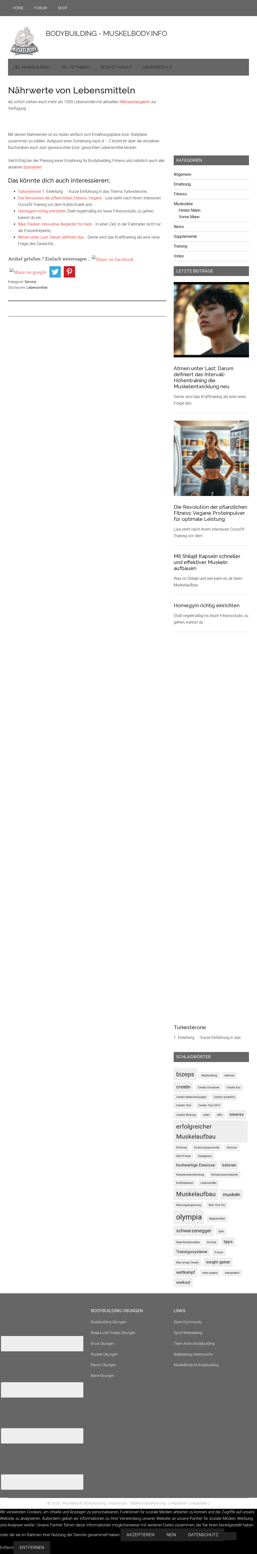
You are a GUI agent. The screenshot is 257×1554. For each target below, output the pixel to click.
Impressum (118, 1503)
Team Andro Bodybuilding (194, 1344)
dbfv (219, 1115)
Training (180, 246)
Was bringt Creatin (187, 1262)
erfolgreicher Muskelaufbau (196, 1131)
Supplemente (185, 236)
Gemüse (232, 1147)
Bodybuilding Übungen (108, 1322)
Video (179, 256)
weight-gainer (218, 1262)
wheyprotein (232, 1272)
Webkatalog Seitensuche (193, 1354)
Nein (171, 1534)
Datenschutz (203, 1534)
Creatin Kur (233, 1087)
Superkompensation (188, 1242)
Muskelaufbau (196, 1194)
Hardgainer (205, 1156)
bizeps (185, 1074)
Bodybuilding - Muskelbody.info (106, 33)
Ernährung (182, 184)
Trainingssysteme (191, 1251)
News (179, 226)
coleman (229, 1075)
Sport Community (188, 1322)
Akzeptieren (140, 1534)
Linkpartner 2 (199, 1503)
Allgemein (182, 174)
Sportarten (32, 167)
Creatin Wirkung (186, 1115)
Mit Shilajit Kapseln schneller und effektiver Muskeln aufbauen (207, 562)
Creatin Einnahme (208, 1087)
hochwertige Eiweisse (195, 1165)
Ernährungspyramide (206, 1147)
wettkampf (185, 1272)
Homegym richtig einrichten (206, 605)
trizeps (219, 1252)
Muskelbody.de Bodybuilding (196, 1365)
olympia (189, 1217)
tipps (228, 1241)
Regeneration (217, 1218)
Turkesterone (190, 1027)
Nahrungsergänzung (188, 1205)
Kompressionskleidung (190, 1174)
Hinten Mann (190, 210)
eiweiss (237, 1114)
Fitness (180, 194)
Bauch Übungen (103, 1365)
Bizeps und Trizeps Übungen (113, 1333)
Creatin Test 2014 (209, 1105)
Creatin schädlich (224, 1097)
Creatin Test (183, 1105)
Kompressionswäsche (224, 1174)
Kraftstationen (184, 1183)
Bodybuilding (209, 1075)
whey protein (210, 1272)
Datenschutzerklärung (147, 1503)
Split (221, 1231)
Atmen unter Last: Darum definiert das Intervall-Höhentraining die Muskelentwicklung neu (203, 377)
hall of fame (183, 1156)
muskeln (231, 1194)
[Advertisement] (211, 117)
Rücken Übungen (104, 1354)
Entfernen (32, 1547)
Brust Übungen (102, 1344)
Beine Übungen (102, 1376)
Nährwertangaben (135, 101)
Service (30, 282)
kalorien (229, 1165)
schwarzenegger (193, 1231)
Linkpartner (177, 1503)
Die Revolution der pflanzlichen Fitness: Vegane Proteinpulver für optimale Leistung (210, 513)
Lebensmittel (37, 288)
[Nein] (230, 1536)
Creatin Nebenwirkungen (191, 1097)
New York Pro (217, 1205)
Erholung (181, 1147)
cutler (206, 1115)
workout (183, 1282)
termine (211, 1242)
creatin (183, 1087)
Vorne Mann (189, 216)
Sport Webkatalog (188, 1333)
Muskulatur (183, 203)
